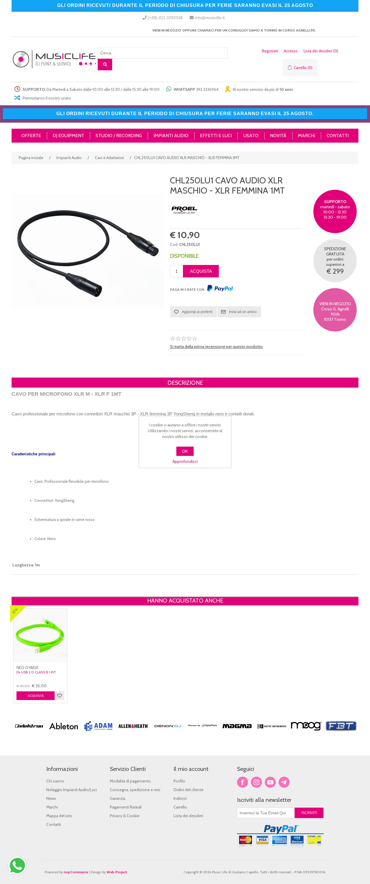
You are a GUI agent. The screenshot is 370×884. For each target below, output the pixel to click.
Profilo (179, 781)
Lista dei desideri (188, 815)
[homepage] (55, 59)
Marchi (52, 807)
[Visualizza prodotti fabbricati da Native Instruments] (271, 733)
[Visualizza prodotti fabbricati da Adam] (98, 733)
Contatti (53, 824)
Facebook (242, 782)
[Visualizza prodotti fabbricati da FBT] (341, 733)
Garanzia (117, 798)
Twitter (256, 782)
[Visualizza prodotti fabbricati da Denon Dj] (167, 733)
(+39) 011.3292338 (165, 17)
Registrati (270, 51)
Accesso (291, 51)
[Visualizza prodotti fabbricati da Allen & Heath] (133, 733)
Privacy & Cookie (124, 815)
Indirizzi (180, 798)
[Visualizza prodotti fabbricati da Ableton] (63, 733)
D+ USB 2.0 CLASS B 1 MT (36, 672)
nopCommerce (76, 872)
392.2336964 (207, 89)
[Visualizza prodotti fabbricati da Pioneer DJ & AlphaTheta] (202, 733)
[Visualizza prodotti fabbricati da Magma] (237, 733)
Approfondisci (185, 461)
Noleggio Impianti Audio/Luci (71, 789)
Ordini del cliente (188, 789)
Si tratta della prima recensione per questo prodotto (216, 346)
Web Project (117, 872)
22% (15, 611)
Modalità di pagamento (130, 781)
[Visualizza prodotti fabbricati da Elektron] (29, 733)
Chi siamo (55, 781)
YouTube (270, 782)
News (51, 798)
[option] (29, 736)
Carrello (180, 807)
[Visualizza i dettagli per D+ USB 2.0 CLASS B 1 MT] (40, 635)
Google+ (284, 782)
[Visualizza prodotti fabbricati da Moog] (306, 733)
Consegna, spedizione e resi (135, 789)
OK (185, 451)
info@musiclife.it (210, 17)
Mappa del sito (59, 815)
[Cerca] (105, 64)
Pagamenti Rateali (126, 807)
